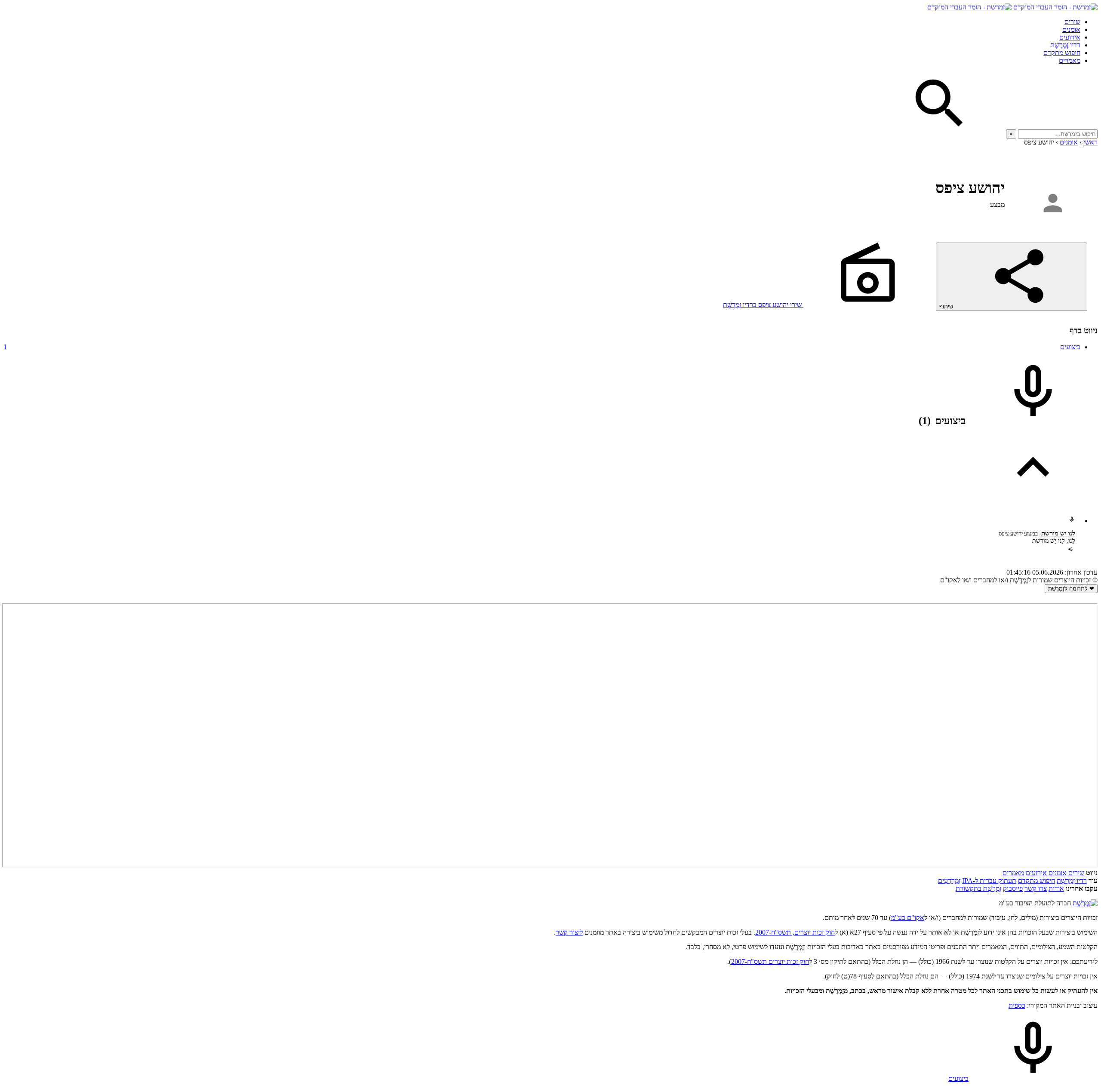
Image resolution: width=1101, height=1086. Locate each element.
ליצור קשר (569, 932)
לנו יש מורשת (1058, 533)
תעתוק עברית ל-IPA (989, 880)
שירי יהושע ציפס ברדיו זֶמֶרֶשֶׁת (763, 304)
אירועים (1069, 37)
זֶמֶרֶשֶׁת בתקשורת (978, 888)
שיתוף (947, 306)
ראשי (1090, 142)
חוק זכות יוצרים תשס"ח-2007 (770, 961)
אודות (1056, 888)
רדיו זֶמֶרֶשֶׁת (1072, 880)
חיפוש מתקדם (1061, 52)
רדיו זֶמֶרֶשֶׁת (1065, 45)
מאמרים (1069, 60)
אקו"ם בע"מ (907, 917)
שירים (1072, 21)
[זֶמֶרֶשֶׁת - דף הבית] (1085, 903)
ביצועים (541, 347)
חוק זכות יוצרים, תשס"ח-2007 (795, 932)
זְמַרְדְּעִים (949, 880)
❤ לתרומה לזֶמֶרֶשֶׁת (1071, 588)
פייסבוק (1013, 888)
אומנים (1071, 29)
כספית (1017, 1005)
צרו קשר (1035, 888)
